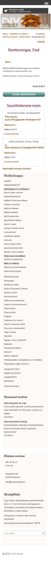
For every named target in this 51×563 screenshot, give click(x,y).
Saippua (8, 316)
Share (7, 62)
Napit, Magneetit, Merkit (16, 288)
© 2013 (6, 553)
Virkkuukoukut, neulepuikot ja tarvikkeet (23, 360)
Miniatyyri (9, 281)
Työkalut (8, 344)
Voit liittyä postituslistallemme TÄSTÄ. (22, 523)
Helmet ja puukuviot (13, 259)
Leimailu (8, 240)
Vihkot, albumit (11, 356)
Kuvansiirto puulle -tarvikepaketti (23, 113)
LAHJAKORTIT (10, 377)
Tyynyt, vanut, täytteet (15, 340)
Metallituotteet (11, 277)
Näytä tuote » (10, 125)
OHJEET (7, 181)
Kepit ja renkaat (24, 37)
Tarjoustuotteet (11, 386)
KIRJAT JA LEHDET (12, 373)
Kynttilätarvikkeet (13, 220)
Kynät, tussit (10, 224)
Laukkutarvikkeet (12, 236)
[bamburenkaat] (24, 55)
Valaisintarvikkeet (12, 348)
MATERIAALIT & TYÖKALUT (19, 34)
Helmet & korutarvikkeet (15, 200)
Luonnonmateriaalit (13, 248)
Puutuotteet (10, 312)
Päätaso (5, 34)
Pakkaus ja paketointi (14, 300)
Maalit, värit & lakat (14, 252)
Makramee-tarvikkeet (10, 37)
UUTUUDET (9, 381)
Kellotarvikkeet (11, 212)
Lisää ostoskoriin (12, 134)
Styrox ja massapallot (14, 328)
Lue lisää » (9, 417)
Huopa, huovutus (12, 204)
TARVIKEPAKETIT (12, 185)
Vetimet (7, 352)
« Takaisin (40, 41)
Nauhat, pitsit (10, 292)
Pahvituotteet (10, 296)
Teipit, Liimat (10, 332)
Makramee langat (12, 271)
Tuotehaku (41, 34)
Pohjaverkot (9, 308)
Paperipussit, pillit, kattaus (16, 364)
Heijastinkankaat (12, 196)
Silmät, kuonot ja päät (14, 324)
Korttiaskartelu (11, 216)
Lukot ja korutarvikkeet (15, 267)
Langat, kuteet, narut (14, 228)
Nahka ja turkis (11, 284)
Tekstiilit (8, 336)
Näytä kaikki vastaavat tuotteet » (17, 168)
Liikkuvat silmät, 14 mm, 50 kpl (23, 141)
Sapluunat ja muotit (13, 320)
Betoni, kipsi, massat (13, 192)
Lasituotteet (10, 232)
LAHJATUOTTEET (12, 369)
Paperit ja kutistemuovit (15, 304)
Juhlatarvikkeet (11, 208)
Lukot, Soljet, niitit (12, 244)
